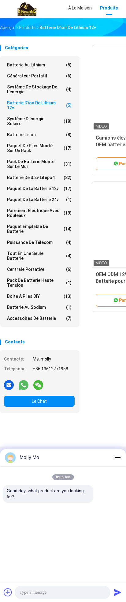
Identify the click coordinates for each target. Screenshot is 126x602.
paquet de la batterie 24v (39, 199)
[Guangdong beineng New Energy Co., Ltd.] (27, 9)
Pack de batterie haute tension (39, 283)
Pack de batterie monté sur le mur (39, 164)
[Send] (117, 592)
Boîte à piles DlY (39, 296)
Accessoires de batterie (39, 318)
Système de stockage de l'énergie (39, 89)
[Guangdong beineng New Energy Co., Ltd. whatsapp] (23, 385)
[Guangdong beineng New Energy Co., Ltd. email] (9, 385)
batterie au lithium (39, 64)
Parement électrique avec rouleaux (39, 213)
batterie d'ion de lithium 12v (39, 105)
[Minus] (117, 457)
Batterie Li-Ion (39, 134)
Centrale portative (39, 269)
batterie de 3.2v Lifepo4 (39, 177)
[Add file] (8, 592)
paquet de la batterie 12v (39, 188)
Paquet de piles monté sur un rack (39, 148)
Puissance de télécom (39, 242)
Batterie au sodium (39, 307)
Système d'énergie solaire (39, 121)
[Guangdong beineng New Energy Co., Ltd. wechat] (38, 385)
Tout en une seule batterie (39, 256)
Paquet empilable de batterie (39, 229)
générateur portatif (39, 75)
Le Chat (39, 401)
